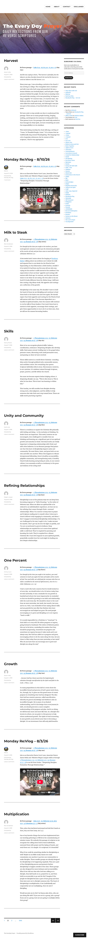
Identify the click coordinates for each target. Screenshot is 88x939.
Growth (10, 664)
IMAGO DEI (68, 173)
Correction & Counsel (71, 153)
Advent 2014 (68, 142)
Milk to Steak (15, 232)
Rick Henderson (8, 244)
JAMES (67, 176)
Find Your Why (69, 96)
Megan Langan (8, 497)
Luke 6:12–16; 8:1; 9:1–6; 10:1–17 (44, 67)
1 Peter (67, 131)
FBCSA (6, 171)
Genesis (67, 171)
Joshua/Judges (69, 182)
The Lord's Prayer (70, 220)
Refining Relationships (24, 485)
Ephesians (68, 162)
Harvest (11, 60)
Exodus (67, 164)
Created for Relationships (72, 155)
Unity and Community (24, 415)
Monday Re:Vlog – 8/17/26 (72, 98)
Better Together (69, 146)
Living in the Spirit (70, 187)
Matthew (67, 194)
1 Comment (7, 180)
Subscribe (68, 77)
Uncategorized (69, 221)
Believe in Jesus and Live (72, 144)
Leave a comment (9, 79)
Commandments (70, 151)
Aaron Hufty (7, 72)
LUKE (66, 189)
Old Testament (69, 200)
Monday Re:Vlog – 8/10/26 (27, 159)
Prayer (67, 203)
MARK (67, 193)
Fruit (76, 117)
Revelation (68, 212)
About (56, 6)
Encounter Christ (70, 160)
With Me (67, 94)
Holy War (77, 119)
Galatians (68, 169)
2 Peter (67, 135)
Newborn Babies (79, 115)
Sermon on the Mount (71, 216)
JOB (66, 178)
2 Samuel (67, 137)
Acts (66, 139)
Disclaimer (79, 6)
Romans (67, 214)
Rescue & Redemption (71, 211)
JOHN (66, 180)
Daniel (67, 157)
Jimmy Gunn (7, 572)
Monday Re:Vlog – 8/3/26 (26, 741)
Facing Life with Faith (71, 166)
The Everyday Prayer (9, 933)
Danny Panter (8, 342)
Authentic (68, 92)
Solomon (67, 218)
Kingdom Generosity (71, 185)
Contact (66, 6)
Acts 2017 (68, 140)
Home (48, 6)
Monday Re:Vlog (8, 177)
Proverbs (67, 205)
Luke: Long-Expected (71, 191)
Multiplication (16, 814)
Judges (67, 184)
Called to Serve (69, 148)
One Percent (15, 560)
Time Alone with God (71, 90)
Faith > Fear (68, 167)
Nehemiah (68, 198)
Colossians (68, 149)
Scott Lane (7, 427)
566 (21, 920)
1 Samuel (67, 133)
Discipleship (7, 77)
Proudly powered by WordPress (25, 933)
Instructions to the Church (72, 175)
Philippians (68, 202)
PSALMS (67, 207)
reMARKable (68, 209)
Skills (8, 331)
